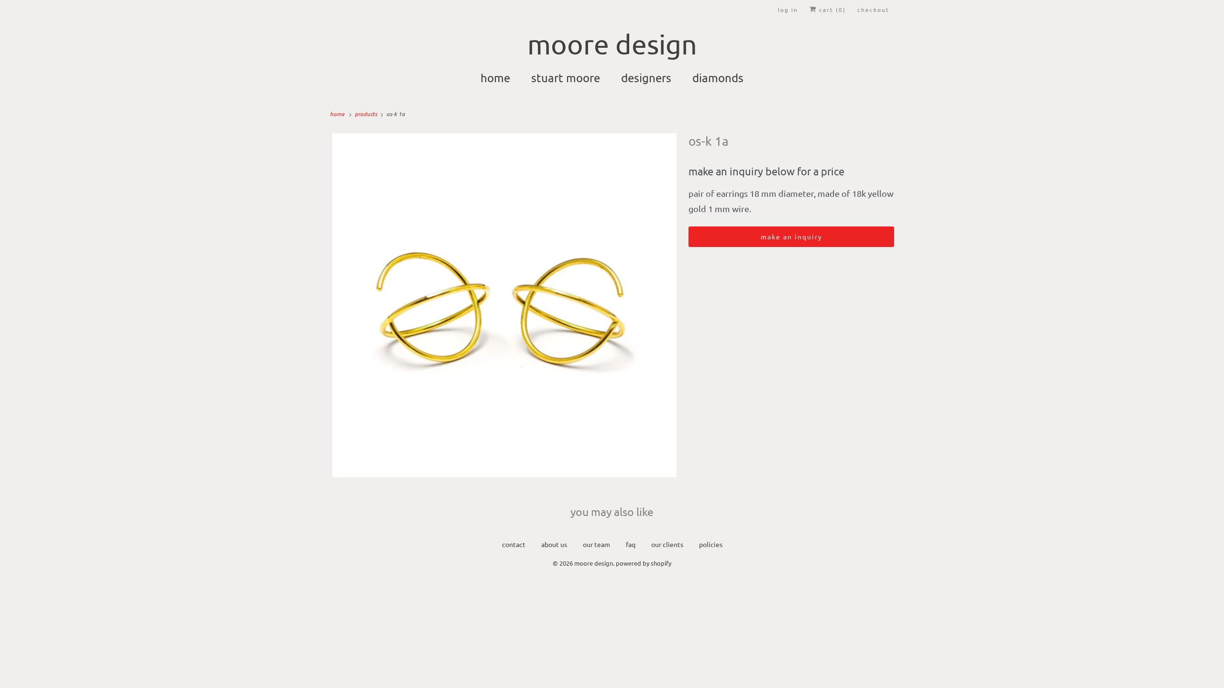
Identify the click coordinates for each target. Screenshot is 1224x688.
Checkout (873, 9)
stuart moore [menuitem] (565, 78)
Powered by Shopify (643, 563)
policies (710, 544)
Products (367, 114)
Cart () (831, 9)
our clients (667, 544)
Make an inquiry (791, 236)
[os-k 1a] (504, 305)
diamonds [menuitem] (717, 78)
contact (513, 544)
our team (596, 544)
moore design (593, 563)
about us (554, 544)
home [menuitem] (495, 78)
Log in (788, 9)
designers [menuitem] (646, 78)
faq (630, 544)
